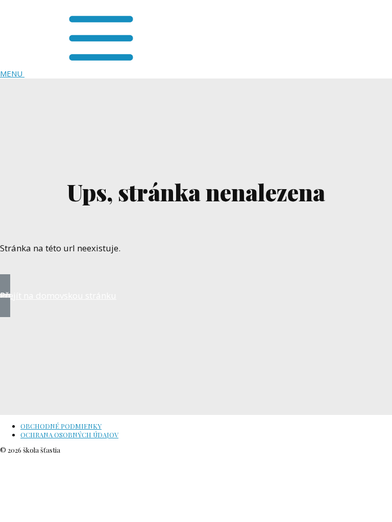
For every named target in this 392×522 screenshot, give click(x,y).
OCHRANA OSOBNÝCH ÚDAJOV (69, 434)
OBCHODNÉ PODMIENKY (61, 426)
